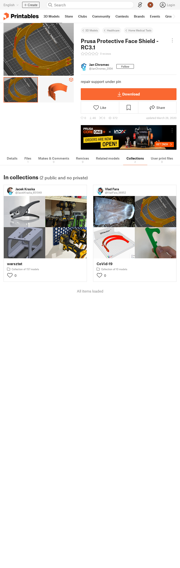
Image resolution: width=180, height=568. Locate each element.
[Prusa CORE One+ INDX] (128, 137)
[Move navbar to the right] (174, 16)
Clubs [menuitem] (82, 16)
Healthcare (113, 30)
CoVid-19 (105, 264)
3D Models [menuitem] (51, 16)
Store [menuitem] (69, 16)
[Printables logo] (21, 16)
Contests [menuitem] (122, 16)
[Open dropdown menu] (172, 40)
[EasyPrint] (140, 5)
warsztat (14, 264)
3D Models (91, 30)
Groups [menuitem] (170, 16)
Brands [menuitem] (139, 16)
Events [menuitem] (155, 16)
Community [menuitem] (101, 16)
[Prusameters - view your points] (150, 5)
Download (131, 94)
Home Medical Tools (139, 30)
